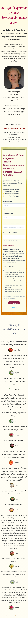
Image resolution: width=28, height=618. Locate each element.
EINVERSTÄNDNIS (8, 266)
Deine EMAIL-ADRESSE (10, 232)
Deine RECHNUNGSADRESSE (12, 223)
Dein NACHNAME (8, 213)
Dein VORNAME (7, 201)
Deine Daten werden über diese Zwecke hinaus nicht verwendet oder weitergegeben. (14, 297)
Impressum (18, 616)
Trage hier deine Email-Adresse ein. (10, 240)
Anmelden (14, 303)
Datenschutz (14, 307)
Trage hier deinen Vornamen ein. (9, 209)
